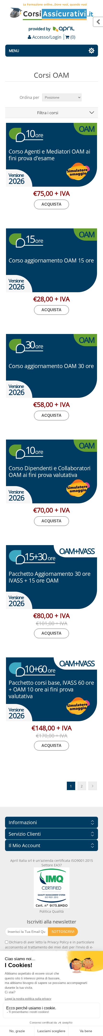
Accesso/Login (46, 37)
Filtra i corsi (47, 112)
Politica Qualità (52, 911)
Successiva (92, 786)
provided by (40, 28)
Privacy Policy (58, 942)
